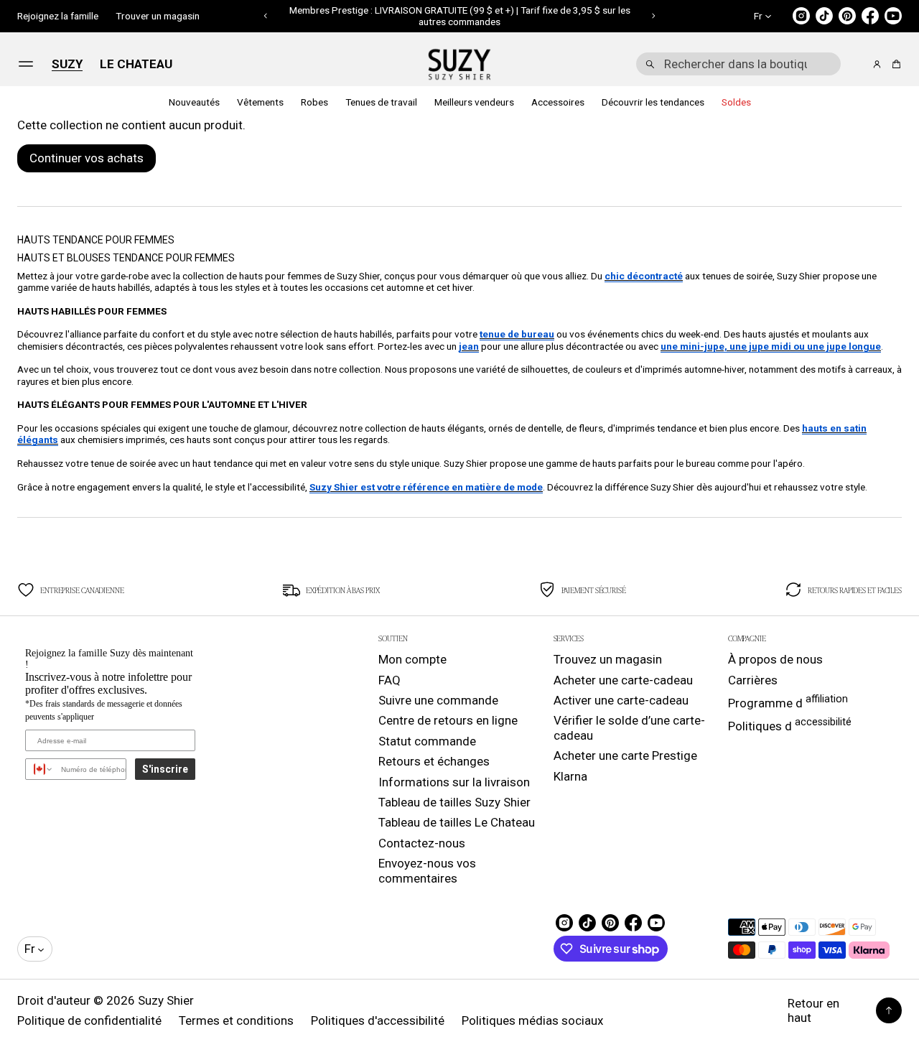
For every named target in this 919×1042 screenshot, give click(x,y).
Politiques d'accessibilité (377, 1020)
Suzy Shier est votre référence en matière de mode (426, 487)
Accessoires (557, 102)
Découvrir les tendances (653, 102)
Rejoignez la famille (57, 16)
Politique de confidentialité (89, 1020)
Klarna (570, 776)
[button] (266, 16)
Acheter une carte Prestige (625, 755)
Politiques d (790, 724)
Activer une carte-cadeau (621, 700)
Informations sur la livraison (454, 782)
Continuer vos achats (86, 158)
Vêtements (260, 102)
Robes (314, 102)
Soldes (736, 102)
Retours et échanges (434, 761)
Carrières (753, 680)
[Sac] (894, 64)
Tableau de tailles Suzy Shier (454, 802)
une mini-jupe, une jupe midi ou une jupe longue (771, 346)
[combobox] (738, 63)
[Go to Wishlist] (857, 64)
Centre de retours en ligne (448, 720)
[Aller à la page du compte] (877, 64)
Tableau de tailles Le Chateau (456, 822)
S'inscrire (165, 769)
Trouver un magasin (158, 16)
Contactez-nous (421, 843)
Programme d (788, 701)
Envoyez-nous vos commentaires (427, 870)
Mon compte (412, 659)
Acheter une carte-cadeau (623, 680)
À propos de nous (775, 659)
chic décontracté (644, 276)
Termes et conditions (236, 1020)
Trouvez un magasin (608, 659)
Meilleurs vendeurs (474, 102)
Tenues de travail (381, 102)
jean (469, 346)
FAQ (389, 680)
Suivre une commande (438, 700)
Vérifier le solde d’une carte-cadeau (629, 727)
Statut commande (427, 741)
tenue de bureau (517, 334)
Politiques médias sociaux (532, 1020)
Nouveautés (194, 102)
